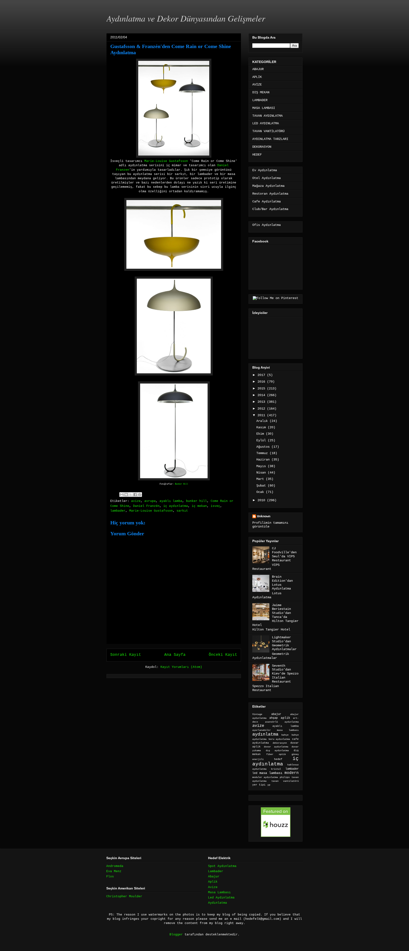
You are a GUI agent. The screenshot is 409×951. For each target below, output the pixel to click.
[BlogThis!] (126, 494)
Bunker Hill (181, 484)
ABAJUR (258, 69)
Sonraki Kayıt (125, 655)
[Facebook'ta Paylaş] (135, 494)
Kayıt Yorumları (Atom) (181, 667)
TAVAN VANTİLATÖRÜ (268, 131)
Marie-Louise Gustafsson (166, 161)
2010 (262, 500)
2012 (262, 409)
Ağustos (263, 447)
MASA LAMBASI (263, 108)
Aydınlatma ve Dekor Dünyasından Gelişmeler (186, 18)
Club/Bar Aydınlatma (270, 209)
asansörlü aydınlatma (282, 722)
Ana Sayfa (175, 655)
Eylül (262, 440)
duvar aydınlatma (276, 747)
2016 (262, 382)
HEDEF (257, 154)
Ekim (261, 434)
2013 (262, 402)
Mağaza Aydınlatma (268, 186)
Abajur (213, 876)
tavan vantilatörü (285, 781)
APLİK (257, 77)
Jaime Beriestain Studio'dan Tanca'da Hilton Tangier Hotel (275, 615)
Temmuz (263, 453)
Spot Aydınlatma (222, 866)
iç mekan (199, 506)
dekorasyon (280, 742)
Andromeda (114, 866)
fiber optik (276, 754)
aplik (285, 718)
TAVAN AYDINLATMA (267, 116)
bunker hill (196, 501)
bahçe (285, 735)
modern (292, 773)
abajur (276, 714)
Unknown (263, 516)
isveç (215, 506)
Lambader (215, 871)
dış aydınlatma (277, 750)
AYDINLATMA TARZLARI (270, 139)
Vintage (257, 714)
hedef (278, 759)
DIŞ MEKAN (260, 92)
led (254, 773)
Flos (110, 876)
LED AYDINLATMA (265, 123)
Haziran (263, 459)
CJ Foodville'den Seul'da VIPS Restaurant (284, 554)
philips (285, 777)
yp (268, 785)
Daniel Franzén (146, 506)
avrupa (150, 501)
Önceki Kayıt (223, 655)
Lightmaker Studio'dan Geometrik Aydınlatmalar (284, 643)
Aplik (213, 882)
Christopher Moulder (124, 896)
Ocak (261, 492)
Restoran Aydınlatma (270, 194)
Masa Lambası (219, 892)
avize (136, 501)
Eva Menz (113, 871)
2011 (262, 415)
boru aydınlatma (279, 739)
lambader (117, 511)
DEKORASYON (261, 147)
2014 (262, 395)
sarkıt (182, 511)
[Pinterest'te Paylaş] (139, 494)
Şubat (262, 485)
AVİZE (257, 84)
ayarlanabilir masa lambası (275, 730)
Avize (213, 887)
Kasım (262, 427)
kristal (276, 769)
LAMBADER (259, 100)
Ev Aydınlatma (264, 170)
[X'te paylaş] (130, 494)
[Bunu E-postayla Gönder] (121, 494)
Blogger (176, 934)
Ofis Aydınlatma (266, 225)
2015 (262, 388)
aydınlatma (265, 734)
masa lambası (270, 773)
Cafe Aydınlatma (266, 201)
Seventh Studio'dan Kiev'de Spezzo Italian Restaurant (285, 673)
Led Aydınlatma (221, 897)
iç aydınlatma (175, 506)
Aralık (263, 421)
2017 (262, 375)
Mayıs (262, 466)
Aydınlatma (217, 903)
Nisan (262, 472)
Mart (261, 479)
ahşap (273, 718)
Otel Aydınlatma (266, 178)
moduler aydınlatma (265, 777)
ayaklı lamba (171, 501)
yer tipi (259, 784)
